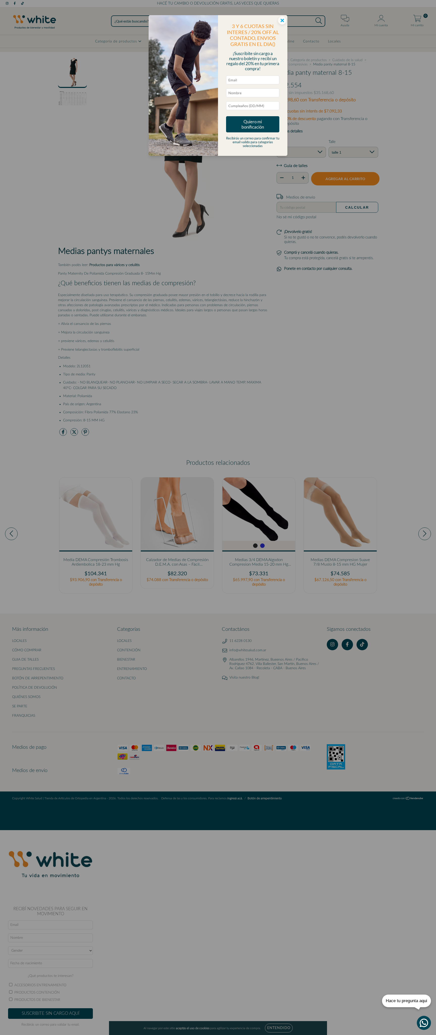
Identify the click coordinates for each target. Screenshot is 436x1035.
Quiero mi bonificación (252, 124)
